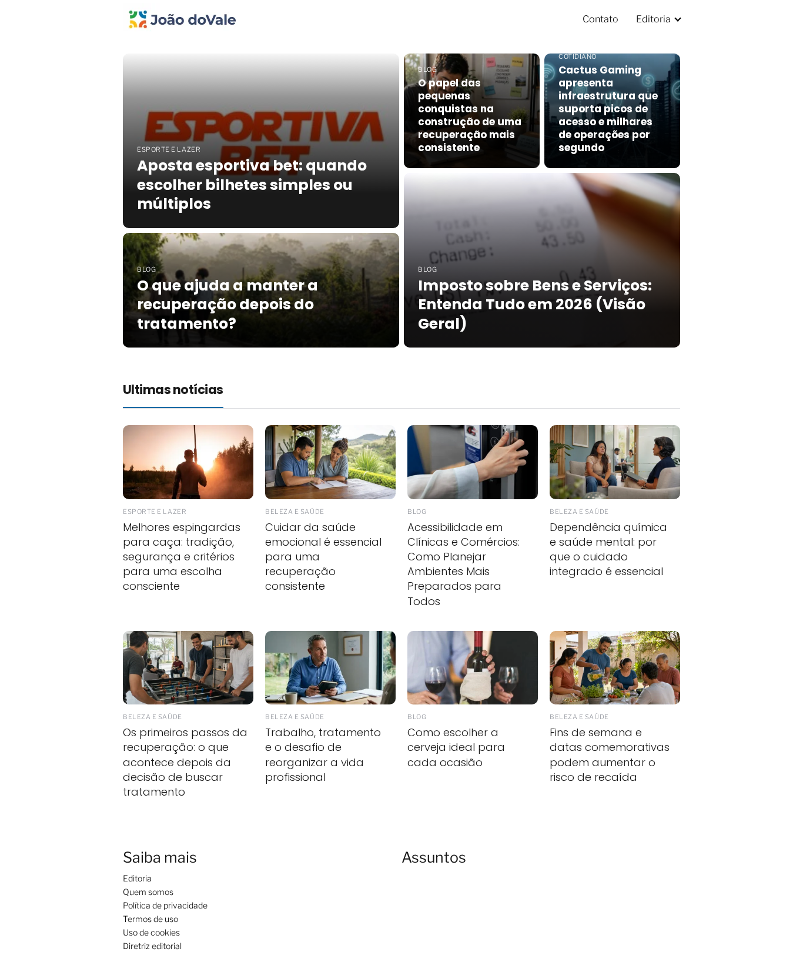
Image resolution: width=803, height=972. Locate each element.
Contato (600, 19)
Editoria (653, 19)
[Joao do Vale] (181, 18)
